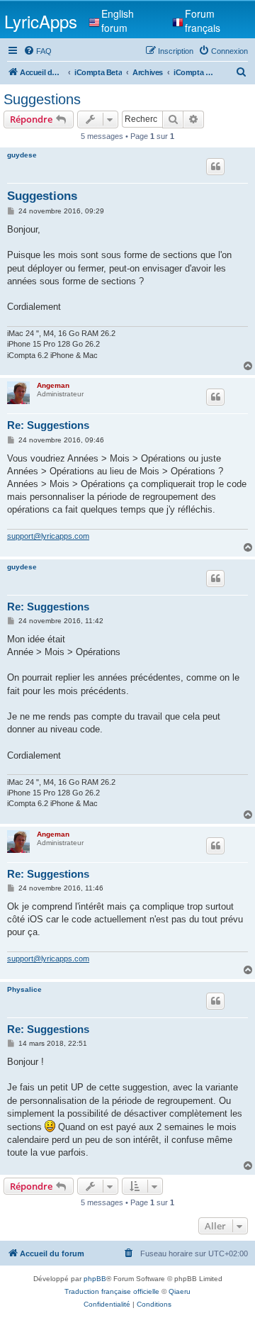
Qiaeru (180, 1291)
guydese (22, 155)
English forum (117, 20)
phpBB (95, 1279)
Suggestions (42, 99)
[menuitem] (37, 51)
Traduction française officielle (111, 1291)
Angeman (53, 385)
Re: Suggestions (48, 425)
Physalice (24, 989)
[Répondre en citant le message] (215, 166)
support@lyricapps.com (48, 536)
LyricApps (40, 21)
